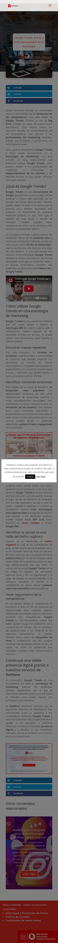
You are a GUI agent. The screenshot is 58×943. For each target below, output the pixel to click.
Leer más (40, 476)
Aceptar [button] (30, 476)
